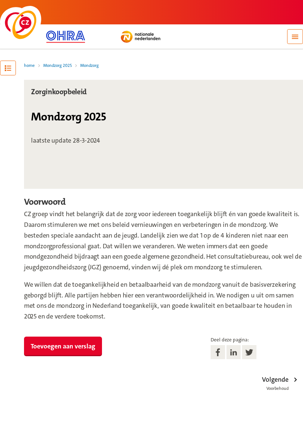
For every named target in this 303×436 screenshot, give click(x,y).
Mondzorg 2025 (57, 65)
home (29, 65)
